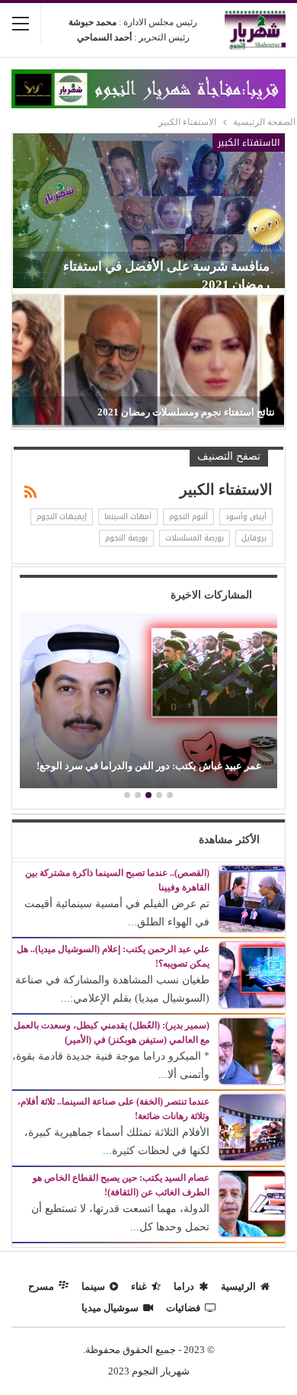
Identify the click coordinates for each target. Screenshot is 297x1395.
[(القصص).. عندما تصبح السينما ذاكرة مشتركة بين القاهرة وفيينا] (252, 897)
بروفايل (254, 538)
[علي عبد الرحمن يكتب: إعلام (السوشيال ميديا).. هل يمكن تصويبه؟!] (252, 974)
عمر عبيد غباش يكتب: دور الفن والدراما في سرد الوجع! (149, 765)
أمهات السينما (128, 516)
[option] (148, 702)
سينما (93, 1286)
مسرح (41, 1286)
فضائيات (183, 1307)
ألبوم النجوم (188, 516)
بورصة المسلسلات (194, 538)
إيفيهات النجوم (62, 516)
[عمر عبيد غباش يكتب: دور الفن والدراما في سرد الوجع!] (148, 700)
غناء (139, 1286)
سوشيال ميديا (110, 1307)
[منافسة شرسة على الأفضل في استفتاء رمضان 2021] (148, 211)
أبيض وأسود (246, 516)
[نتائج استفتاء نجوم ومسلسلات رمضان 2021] (148, 358)
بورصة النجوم (126, 538)
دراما (184, 1286)
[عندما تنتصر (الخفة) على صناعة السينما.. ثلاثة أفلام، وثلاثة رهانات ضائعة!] (252, 1126)
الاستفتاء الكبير (248, 142)
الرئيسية (238, 1286)
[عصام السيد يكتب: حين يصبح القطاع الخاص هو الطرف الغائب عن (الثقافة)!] (252, 1202)
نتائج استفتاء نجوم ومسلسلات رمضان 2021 (186, 412)
